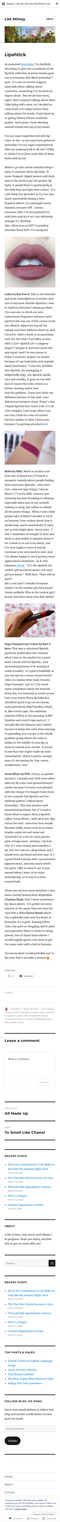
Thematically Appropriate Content (29, 1186)
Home (9, 1476)
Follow (12, 1440)
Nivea (18, 1019)
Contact (10, 1492)
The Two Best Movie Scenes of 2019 (30, 1178)
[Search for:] (27, 1263)
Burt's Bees (47, 1009)
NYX (24, 1019)
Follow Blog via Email (24, 1401)
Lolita (19, 1015)
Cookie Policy (20, 1509)
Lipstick (11, 1015)
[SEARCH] (52, 1263)
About (9, 1484)
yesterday (27, 64)
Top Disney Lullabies (21, 1374)
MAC (25, 1015)
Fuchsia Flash (38, 1012)
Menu (50, 19)
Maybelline (35, 1015)
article (20, 565)
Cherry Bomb (12, 1012)
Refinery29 (40, 1019)
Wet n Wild (18, 1022)
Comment (44, 1082)
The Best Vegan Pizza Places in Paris (31, 1378)
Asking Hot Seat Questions (25, 1383)
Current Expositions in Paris (25, 1204)
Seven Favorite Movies (22, 1369)
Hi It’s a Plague (17, 1195)
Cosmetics (25, 1012)
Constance (15, 1009)
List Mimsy (15, 19)
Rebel (31, 1019)
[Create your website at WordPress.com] (30, 3)
